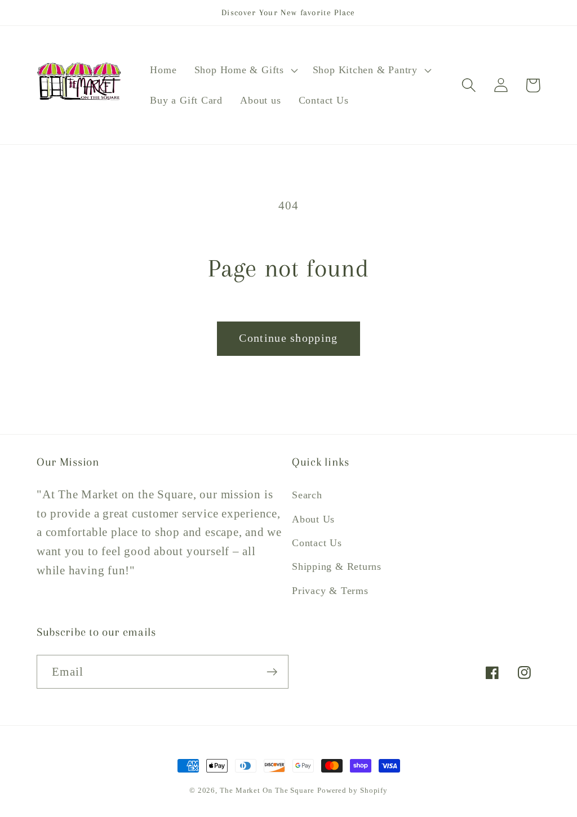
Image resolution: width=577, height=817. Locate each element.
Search (307, 495)
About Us (313, 519)
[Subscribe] (272, 672)
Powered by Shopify (352, 790)
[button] (244, 70)
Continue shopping (288, 338)
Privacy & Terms (330, 590)
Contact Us (317, 542)
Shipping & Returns (336, 566)
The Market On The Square (267, 790)
